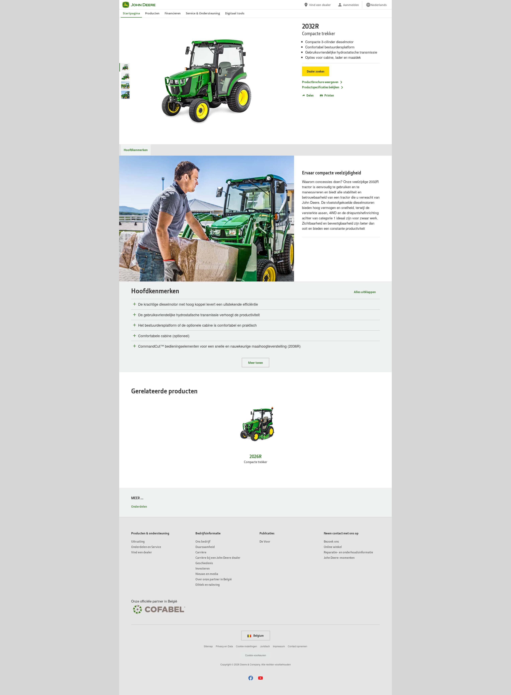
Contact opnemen (297, 646)
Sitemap (208, 646)
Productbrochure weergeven (320, 82)
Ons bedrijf (202, 541)
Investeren (202, 568)
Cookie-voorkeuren (255, 655)
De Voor (264, 541)
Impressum (279, 646)
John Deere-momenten (339, 557)
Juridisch (265, 646)
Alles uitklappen (365, 292)
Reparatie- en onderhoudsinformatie (348, 552)
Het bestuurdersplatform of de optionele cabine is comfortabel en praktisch (197, 325)
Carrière (200, 552)
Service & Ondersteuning (203, 13)
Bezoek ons (331, 541)
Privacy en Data (224, 646)
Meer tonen (255, 363)
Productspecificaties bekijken (320, 87)
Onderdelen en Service (146, 547)
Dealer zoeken (315, 71)
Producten (152, 13)
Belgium (258, 635)
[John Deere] (141, 5)
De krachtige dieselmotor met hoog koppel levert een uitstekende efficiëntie (198, 304)
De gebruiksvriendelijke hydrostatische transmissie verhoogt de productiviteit (199, 315)
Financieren (173, 13)
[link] (376, 4)
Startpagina (131, 13)
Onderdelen (139, 506)
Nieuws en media (206, 574)
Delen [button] (310, 95)
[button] (250, 678)
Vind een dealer (141, 552)
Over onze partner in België (213, 579)
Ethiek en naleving (207, 584)
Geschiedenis (204, 563)
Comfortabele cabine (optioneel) (163, 336)
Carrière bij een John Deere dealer (217, 557)
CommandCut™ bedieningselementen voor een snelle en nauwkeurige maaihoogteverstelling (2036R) (219, 346)
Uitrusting (138, 541)
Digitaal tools (234, 13)
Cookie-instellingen (246, 646)
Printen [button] (329, 95)
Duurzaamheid (205, 547)
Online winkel (333, 547)
